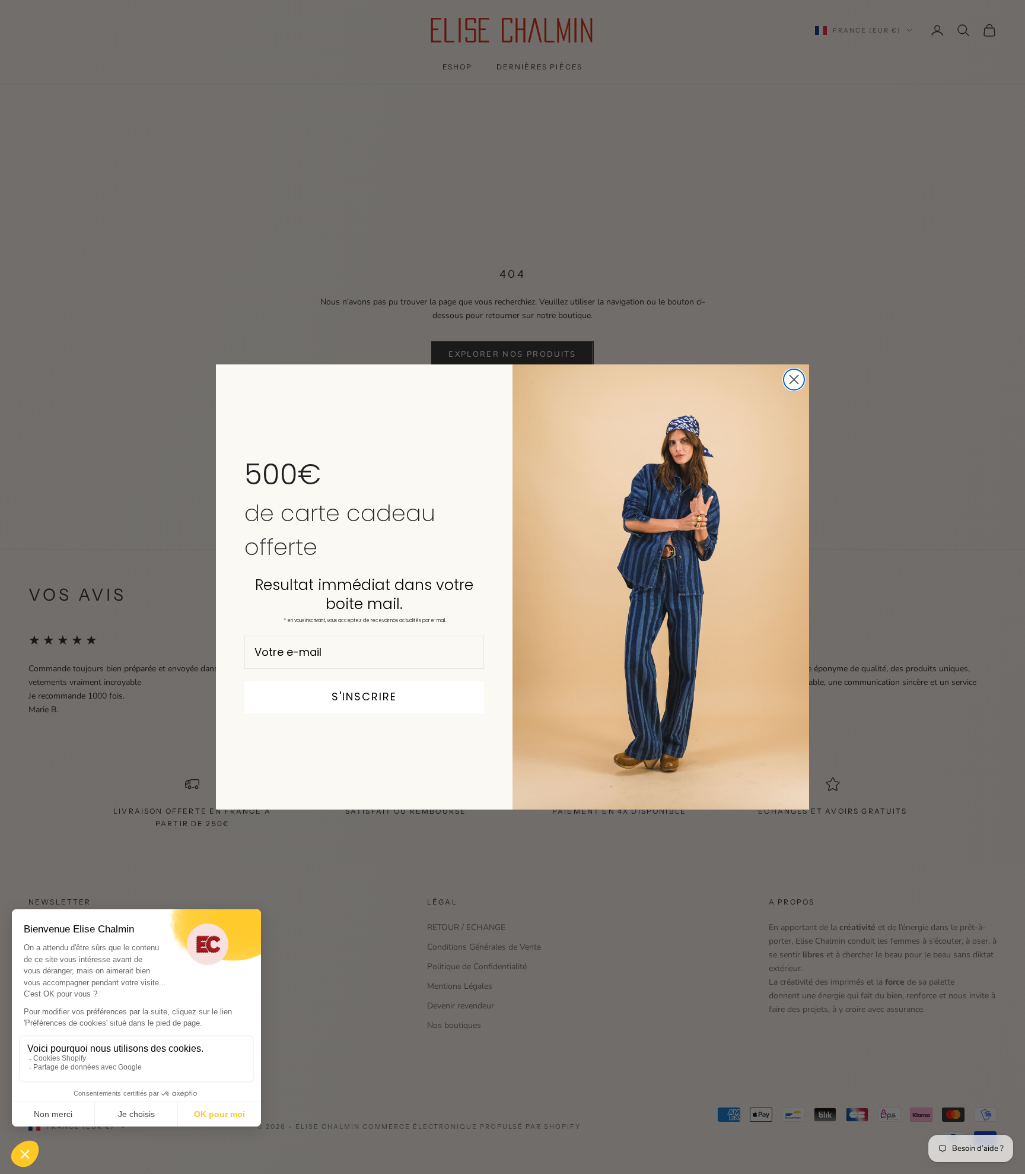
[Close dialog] (794, 379)
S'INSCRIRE (364, 696)
